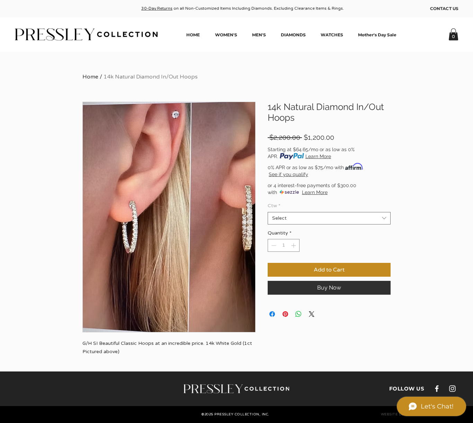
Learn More (318, 156)
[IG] (452, 388)
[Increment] (294, 245)
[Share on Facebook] (272, 314)
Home (90, 76)
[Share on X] (311, 314)
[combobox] (329, 218)
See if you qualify (288, 174)
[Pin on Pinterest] (285, 314)
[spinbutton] (283, 245)
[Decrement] (273, 245)
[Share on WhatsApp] (298, 314)
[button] (453, 34)
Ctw (274, 206)
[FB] (436, 388)
